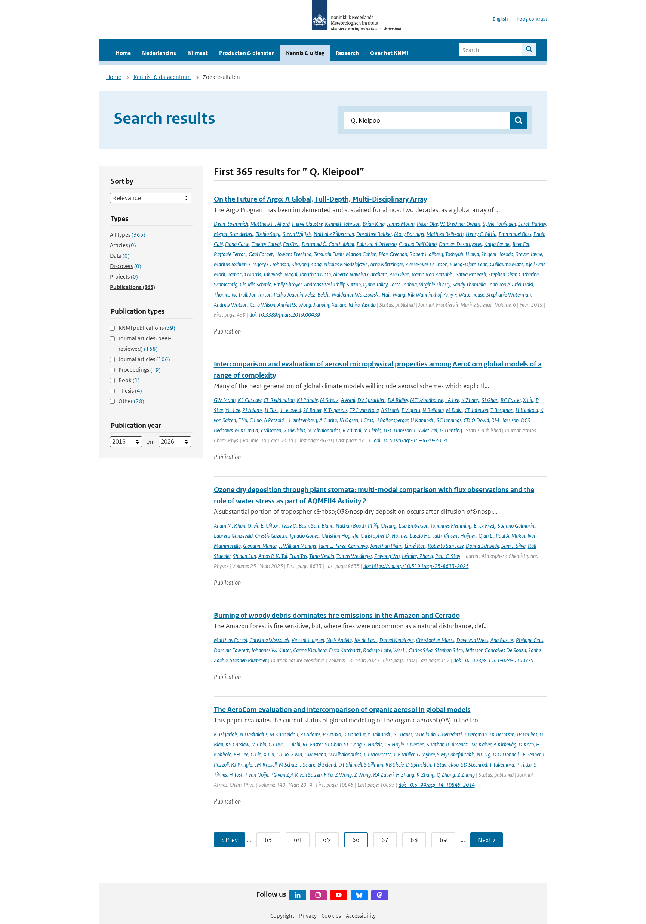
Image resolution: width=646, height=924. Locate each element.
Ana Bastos (502, 640)
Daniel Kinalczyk (396, 640)
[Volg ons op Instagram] (318, 895)
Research (347, 52)
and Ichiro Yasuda (357, 304)
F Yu (242, 420)
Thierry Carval (266, 244)
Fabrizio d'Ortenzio (377, 244)
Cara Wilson (262, 304)
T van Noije (256, 774)
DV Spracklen (371, 399)
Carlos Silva (421, 650)
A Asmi (348, 399)
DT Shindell (350, 764)
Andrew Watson (230, 304)
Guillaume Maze (506, 264)
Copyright (282, 915)
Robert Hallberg (426, 254)
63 (268, 840)
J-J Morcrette (377, 754)
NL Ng (483, 754)
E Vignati (411, 410)
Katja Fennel (497, 244)
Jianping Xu (325, 304)
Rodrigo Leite (377, 650)
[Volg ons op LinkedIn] (297, 895)
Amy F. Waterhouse (464, 294)
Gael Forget (261, 254)
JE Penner (531, 754)
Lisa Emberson (413, 525)
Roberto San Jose (446, 545)
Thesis (130, 390)
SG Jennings (449, 420)
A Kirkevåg (504, 744)
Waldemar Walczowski (355, 294)
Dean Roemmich (231, 223)
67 (385, 840)
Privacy (308, 915)
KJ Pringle (307, 399)
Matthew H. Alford (270, 223)
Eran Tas (298, 555)
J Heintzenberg (301, 420)
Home (123, 52)
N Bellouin (433, 410)
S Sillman (373, 764)
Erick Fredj (484, 525)
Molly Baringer (409, 233)
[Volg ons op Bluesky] (359, 895)
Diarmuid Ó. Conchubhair (328, 244)
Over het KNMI (389, 52)
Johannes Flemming (451, 525)
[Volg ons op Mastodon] (380, 895)
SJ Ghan (490, 399)
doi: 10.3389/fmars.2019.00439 (284, 314)
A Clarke (328, 420)
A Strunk (390, 410)
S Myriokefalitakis (455, 754)
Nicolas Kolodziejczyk (346, 264)
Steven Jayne (529, 254)
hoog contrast (532, 19)
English (500, 19)
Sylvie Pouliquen (499, 223)
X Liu (528, 399)
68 (414, 840)
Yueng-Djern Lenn (468, 264)
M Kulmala (246, 430)
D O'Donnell (506, 754)
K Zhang (470, 399)
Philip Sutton (347, 284)
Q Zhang (446, 774)
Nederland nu (159, 52)
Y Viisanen (270, 430)
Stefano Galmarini (516, 525)
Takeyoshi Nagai (280, 274)
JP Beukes (527, 734)
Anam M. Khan (229, 525)
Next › (486, 840)
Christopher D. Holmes (383, 535)
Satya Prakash (471, 274)
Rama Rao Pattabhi (432, 274)
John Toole (499, 284)
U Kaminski (422, 420)
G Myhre (426, 754)
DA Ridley (398, 399)
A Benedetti (450, 734)
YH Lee (232, 410)
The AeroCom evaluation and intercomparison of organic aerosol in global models (342, 709)
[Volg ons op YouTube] (339, 895)
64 (297, 840)
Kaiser (485, 744)
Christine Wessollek (269, 640)
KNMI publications (147, 327)
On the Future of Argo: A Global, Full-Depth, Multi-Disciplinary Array (320, 199)
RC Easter (511, 399)
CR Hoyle (394, 744)
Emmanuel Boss (515, 233)
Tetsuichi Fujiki (329, 254)
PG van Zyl (281, 774)
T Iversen (415, 744)
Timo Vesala (321, 555)
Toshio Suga (268, 233)
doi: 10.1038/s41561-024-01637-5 (493, 660)
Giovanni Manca (260, 545)
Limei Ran (414, 545)
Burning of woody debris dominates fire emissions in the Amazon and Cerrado (337, 615)
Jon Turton (260, 294)
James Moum (401, 223)
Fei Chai (291, 244)
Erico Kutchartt (345, 650)
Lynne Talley (375, 284)
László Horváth (426, 535)
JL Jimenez (457, 744)
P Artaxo (332, 734)
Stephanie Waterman (508, 294)
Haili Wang (393, 294)
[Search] (529, 49)
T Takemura (501, 764)
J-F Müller (404, 754)
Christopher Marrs (435, 640)
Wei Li (399, 650)
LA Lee (452, 399)
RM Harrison (505, 420)
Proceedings (140, 369)
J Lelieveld (290, 410)
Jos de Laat (365, 640)
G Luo (255, 420)
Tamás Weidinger (354, 555)
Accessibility (361, 915)
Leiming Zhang (417, 555)
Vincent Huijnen (460, 535)
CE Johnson (476, 410)
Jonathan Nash (315, 274)
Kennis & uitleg (305, 52)
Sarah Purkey (532, 223)
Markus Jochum (230, 264)
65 (326, 840)
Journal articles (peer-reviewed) (145, 343)
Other (131, 401)
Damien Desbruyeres (460, 244)
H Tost (271, 410)
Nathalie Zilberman (334, 233)
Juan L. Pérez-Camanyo (343, 545)
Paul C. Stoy (447, 555)
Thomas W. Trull (230, 294)
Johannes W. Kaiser (271, 650)
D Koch (526, 744)
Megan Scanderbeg (233, 233)
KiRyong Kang (306, 264)
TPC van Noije (364, 410)
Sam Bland (322, 525)
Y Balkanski (379, 734)
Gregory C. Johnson (269, 264)
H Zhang (405, 774)
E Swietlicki (425, 430)
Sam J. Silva (513, 545)
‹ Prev (229, 840)
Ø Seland (326, 764)
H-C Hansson (398, 430)
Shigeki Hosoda (497, 254)
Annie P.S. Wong (294, 304)
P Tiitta (524, 764)
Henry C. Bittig (481, 233)
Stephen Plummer (249, 660)
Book (129, 380)
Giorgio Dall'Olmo (418, 244)
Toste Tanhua (403, 284)
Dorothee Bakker (374, 233)
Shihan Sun (244, 555)
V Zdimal (351, 430)
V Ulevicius (294, 430)
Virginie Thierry (434, 284)
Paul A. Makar (510, 535)
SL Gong (353, 744)
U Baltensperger (391, 420)
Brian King (374, 223)
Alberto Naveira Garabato (360, 274)
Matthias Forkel (230, 640)
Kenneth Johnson (342, 223)
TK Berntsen (501, 734)
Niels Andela (339, 640)
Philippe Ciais (529, 640)
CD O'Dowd (476, 420)
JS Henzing (450, 430)
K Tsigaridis (335, 410)
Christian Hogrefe (340, 535)
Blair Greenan (393, 254)
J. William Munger (297, 545)
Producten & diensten (247, 52)
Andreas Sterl (318, 284)
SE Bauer (312, 410)
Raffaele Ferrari (230, 254)
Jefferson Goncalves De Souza (495, 650)
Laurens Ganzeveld (233, 535)
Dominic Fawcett (231, 650)
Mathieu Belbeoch (445, 233)
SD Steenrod (474, 764)
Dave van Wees (472, 640)
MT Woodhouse (426, 399)
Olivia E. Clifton (263, 525)
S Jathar (435, 744)
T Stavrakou (446, 764)
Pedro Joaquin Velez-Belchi (301, 294)
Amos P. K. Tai (272, 555)
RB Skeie (394, 764)
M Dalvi (454, 410)
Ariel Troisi (522, 284)
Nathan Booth (351, 525)
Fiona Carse (237, 244)
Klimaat (198, 52)
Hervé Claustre (307, 223)
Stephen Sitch (449, 650)
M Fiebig (372, 430)
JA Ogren (348, 420)
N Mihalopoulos (323, 430)
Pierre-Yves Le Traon (426, 264)
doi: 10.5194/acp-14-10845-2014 (437, 784)
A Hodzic (373, 744)
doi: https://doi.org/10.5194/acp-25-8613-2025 (416, 566)
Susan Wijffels (297, 233)
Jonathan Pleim (386, 545)
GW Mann (225, 399)
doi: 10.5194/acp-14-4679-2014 (410, 440)
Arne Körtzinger (386, 264)
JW (473, 744)
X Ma (296, 754)
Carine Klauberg (310, 650)
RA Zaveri (383, 774)
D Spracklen (418, 764)
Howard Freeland (293, 254)
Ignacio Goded (304, 535)
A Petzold (274, 420)
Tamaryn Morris (244, 274)
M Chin (258, 744)
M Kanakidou (284, 734)
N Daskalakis (253, 734)
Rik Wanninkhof (424, 294)
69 (443, 840)
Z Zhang (466, 774)
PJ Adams (252, 410)
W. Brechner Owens (460, 223)
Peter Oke (427, 223)
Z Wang (343, 774)
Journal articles (144, 359)
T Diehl (293, 744)
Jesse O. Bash (295, 525)
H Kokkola (527, 410)
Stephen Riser (502, 274)
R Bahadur (354, 734)
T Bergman (501, 410)
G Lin (255, 754)
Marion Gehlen (361, 254)
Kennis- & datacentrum (162, 76)
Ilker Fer (521, 244)
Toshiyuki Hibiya (462, 254)
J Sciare (307, 764)
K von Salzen (308, 774)
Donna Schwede (482, 545)
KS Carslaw (249, 399)
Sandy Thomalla (469, 284)
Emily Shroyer (288, 284)
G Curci (275, 744)
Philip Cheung (382, 525)
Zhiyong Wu (387, 555)
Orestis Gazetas (271, 535)
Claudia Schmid (255, 284)
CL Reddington (279, 399)
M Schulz (329, 399)
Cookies (331, 915)
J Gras (366, 420)
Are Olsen (399, 274)
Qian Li (486, 535)
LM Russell (265, 764)
